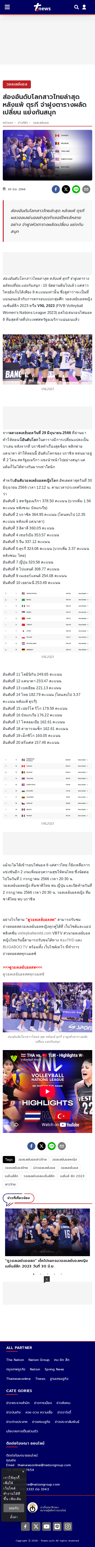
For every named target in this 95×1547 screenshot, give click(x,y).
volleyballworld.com (34, 933)
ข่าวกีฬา (23, 123)
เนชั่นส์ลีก (11, 1176)
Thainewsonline (18, 1378)
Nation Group (39, 1359)
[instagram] (67, 1526)
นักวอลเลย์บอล (44, 1167)
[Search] (77, 7)
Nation (35, 1369)
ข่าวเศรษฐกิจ (41, 1421)
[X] (36, 1526)
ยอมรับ (14, 1508)
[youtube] (46, 1526)
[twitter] (66, 189)
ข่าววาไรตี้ (64, 1412)
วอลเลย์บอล (41, 123)
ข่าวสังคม (63, 1403)
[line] (76, 189)
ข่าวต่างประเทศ (16, 1421)
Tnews (40, 1378)
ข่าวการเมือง (43, 1403)
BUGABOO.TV (15, 947)
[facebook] (56, 189)
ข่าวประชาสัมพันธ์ (67, 1421)
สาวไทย (10, 1184)
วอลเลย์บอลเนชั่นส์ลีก (39, 1176)
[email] (86, 189)
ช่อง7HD (67, 940)
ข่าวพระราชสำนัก (18, 1403)
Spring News (54, 1369)
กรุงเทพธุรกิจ (15, 1369)
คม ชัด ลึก (61, 1359)
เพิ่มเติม (15, 1499)
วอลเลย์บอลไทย (16, 1167)
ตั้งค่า (14, 1517)
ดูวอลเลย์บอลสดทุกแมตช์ (24, 974)
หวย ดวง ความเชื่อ (39, 1412)
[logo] (39, 7)
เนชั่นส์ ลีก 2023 (72, 1176)
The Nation (15, 1359)
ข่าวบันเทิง (13, 1412)
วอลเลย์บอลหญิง (64, 1159)
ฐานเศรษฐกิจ (59, 1378)
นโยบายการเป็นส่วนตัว (22, 1431)
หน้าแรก (8, 123)
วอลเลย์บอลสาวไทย (32, 1159)
